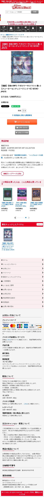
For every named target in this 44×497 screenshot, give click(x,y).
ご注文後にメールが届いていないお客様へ (22, 24)
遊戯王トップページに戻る (12, 173)
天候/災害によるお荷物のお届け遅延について (22, 22)
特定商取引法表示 (20, 155)
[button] (22, 132)
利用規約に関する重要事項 (23, 115)
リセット (39, 224)
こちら (9, 339)
